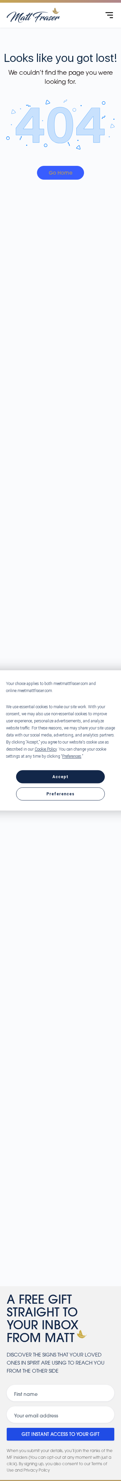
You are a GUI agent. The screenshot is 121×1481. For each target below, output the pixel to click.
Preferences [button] (71, 756)
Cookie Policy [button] (46, 749)
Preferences (60, 794)
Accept (60, 776)
